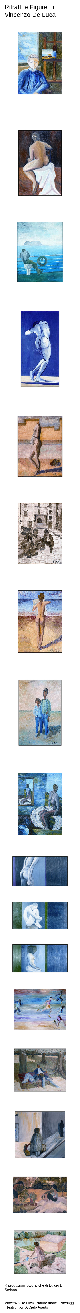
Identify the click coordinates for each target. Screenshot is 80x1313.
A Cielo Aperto (36, 1307)
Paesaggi (67, 1303)
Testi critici (14, 1307)
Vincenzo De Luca (19, 1303)
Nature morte (46, 1303)
